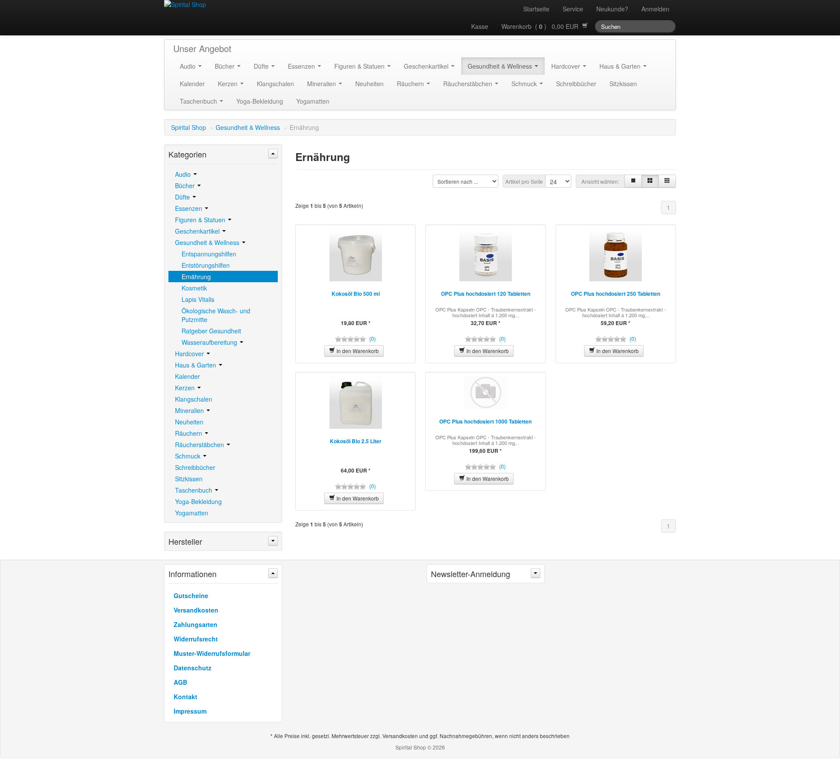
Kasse (479, 26)
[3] (650, 181)
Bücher (225, 66)
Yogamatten (312, 101)
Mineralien (322, 83)
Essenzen (302, 66)
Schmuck (525, 83)
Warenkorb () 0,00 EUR (541, 26)
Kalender (192, 83)
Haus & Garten (620, 66)
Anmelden (655, 8)
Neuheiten (369, 83)
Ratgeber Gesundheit (211, 330)
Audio (188, 66)
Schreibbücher (576, 83)
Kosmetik (194, 288)
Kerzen (228, 83)
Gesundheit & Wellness (501, 66)
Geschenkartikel (427, 66)
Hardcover (566, 66)
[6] (667, 181)
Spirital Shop (188, 127)
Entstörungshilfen (206, 265)
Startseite (536, 8)
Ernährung (196, 276)
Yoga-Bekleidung (259, 101)
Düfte (262, 66)
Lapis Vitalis (198, 299)
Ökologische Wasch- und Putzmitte (216, 315)
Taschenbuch (199, 101)
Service (573, 8)
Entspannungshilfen (209, 253)
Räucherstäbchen (468, 83)
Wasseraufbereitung (210, 342)
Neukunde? (612, 8)
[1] (633, 181)
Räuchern (411, 83)
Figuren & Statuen (360, 66)
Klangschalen (275, 83)
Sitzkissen (623, 83)
